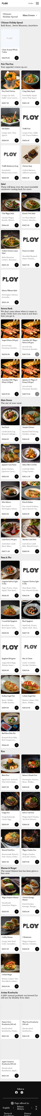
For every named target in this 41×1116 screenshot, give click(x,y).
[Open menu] (37, 3)
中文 (36, 1108)
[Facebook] (16, 1092)
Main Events (29, 15)
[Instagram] (21, 1092)
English (6, 1108)
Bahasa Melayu (20, 1108)
